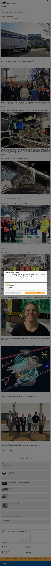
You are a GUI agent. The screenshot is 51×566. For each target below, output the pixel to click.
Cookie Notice (19, 275)
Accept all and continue (35, 292)
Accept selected (13, 292)
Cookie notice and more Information (12, 281)
